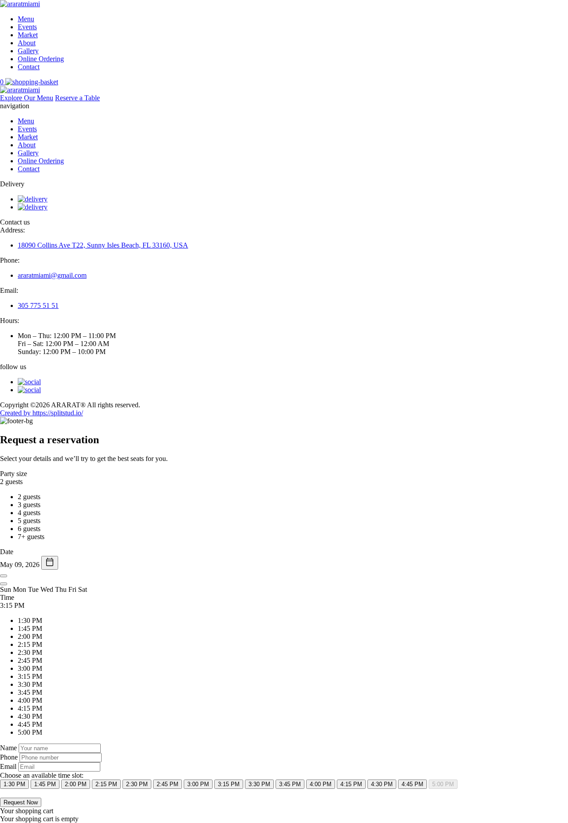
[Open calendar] (49, 563)
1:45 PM (45, 784)
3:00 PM (198, 784)
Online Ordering (41, 59)
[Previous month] (3, 576)
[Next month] (3, 584)
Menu (26, 19)
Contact (28, 67)
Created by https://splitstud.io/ (41, 413)
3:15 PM (229, 784)
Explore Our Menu (26, 98)
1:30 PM (14, 784)
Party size (13, 473)
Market (28, 35)
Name (8, 748)
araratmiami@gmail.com (52, 275)
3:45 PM (290, 784)
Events (27, 27)
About (27, 43)
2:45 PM (167, 784)
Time (7, 597)
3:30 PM (259, 784)
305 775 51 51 (38, 305)
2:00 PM (76, 784)
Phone (9, 757)
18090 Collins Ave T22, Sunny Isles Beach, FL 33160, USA (103, 245)
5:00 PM (443, 784)
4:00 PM (320, 784)
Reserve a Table (77, 98)
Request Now (21, 802)
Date (6, 551)
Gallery (28, 51)
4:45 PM (412, 784)
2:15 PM (106, 784)
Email (8, 766)
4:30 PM (382, 784)
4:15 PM (351, 784)
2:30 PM (137, 784)
